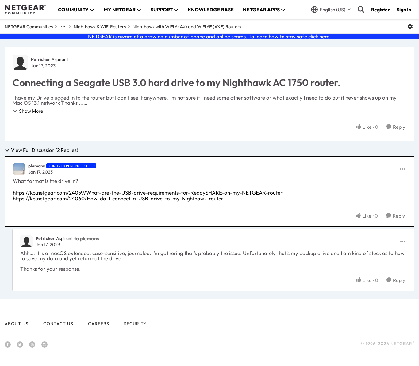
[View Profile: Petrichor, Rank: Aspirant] (20, 62)
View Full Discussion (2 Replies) (44, 150)
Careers (98, 323)
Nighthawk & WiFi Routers (100, 27)
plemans (36, 166)
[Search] (361, 9)
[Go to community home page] (25, 9)
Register (380, 9)
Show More (31, 110)
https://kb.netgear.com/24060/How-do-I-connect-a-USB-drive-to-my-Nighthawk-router (118, 198)
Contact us (58, 323)
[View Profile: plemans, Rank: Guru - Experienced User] (19, 169)
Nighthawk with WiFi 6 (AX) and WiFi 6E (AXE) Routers (187, 27)
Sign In (404, 9)
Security (135, 323)
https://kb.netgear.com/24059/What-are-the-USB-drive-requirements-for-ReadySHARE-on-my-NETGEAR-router (148, 192)
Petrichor (40, 59)
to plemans (86, 238)
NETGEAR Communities (29, 27)
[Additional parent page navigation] (63, 26)
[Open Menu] (410, 26)
